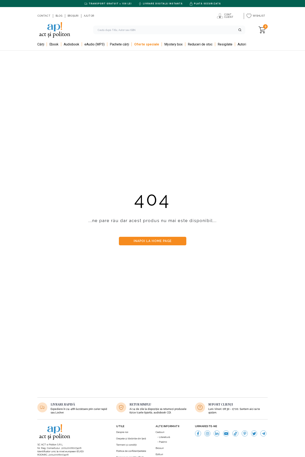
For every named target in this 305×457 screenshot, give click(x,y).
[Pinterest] (245, 433)
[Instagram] (207, 433)
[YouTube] (226, 433)
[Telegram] (263, 433)
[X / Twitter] (254, 433)
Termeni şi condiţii (126, 444)
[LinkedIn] (217, 433)
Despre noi (122, 432)
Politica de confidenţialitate (131, 451)
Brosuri (160, 448)
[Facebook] (198, 433)
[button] (240, 29)
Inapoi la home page (153, 241)
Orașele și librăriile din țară (131, 438)
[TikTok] (235, 433)
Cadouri (160, 432)
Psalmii (163, 441)
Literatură (164, 437)
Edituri (159, 454)
